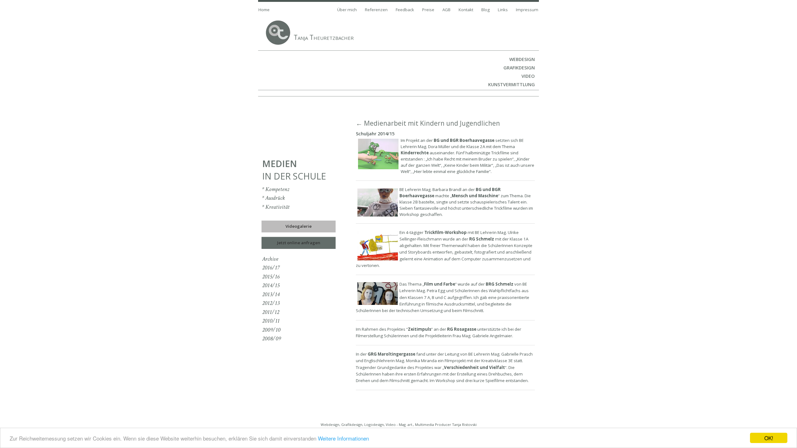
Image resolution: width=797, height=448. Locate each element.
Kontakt (466, 9)
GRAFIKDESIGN (519, 68)
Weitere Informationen (343, 438)
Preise (428, 9)
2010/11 (271, 321)
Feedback (405, 9)
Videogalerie (298, 226)
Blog (485, 9)
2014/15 (271, 285)
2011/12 (270, 312)
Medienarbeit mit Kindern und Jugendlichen (432, 123)
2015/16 (271, 277)
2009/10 (271, 330)
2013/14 (271, 294)
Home (264, 9)
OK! (768, 438)
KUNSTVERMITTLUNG (511, 84)
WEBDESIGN (522, 59)
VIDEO (528, 76)
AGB (446, 9)
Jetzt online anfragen (298, 242)
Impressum (527, 9)
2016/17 (271, 268)
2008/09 (271, 339)
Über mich (347, 9)
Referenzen (376, 9)
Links (503, 9)
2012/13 (271, 303)
